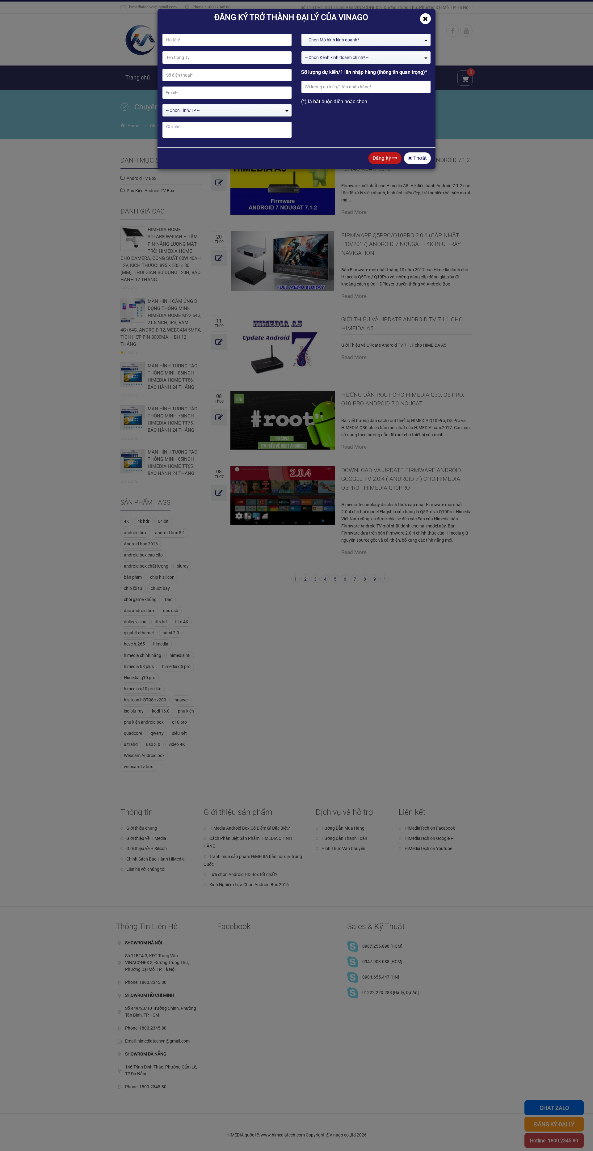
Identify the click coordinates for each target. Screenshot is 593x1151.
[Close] (425, 18)
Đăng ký (382, 158)
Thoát (419, 158)
